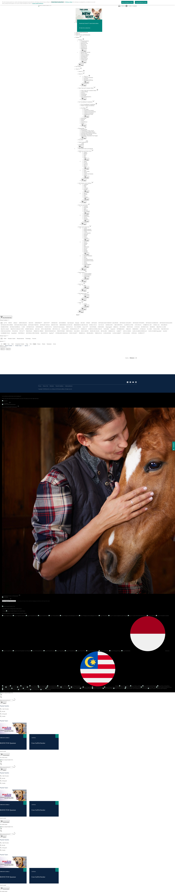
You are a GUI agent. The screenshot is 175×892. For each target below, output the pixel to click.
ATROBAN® (54, 322)
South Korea (86, 216)
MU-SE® (37, 329)
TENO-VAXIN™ (73, 333)
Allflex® (15, 322)
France (85, 236)
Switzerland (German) (88, 260)
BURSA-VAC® (93, 324)
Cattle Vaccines (5, 709)
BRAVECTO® (84, 43)
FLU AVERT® (77, 327)
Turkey (85, 262)
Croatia (85, 231)
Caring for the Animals (89, 110)
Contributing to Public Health (87, 130)
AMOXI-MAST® (23, 322)
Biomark (77, 322)
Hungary (86, 243)
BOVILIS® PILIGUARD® (20, 324)
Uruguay (86, 197)
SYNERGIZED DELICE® (62, 333)
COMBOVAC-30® (147, 324)
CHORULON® (109, 324)
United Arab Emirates (88, 173)
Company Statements (88, 77)
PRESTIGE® (84, 48)
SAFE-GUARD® (85, 54)
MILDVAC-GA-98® (161, 327)
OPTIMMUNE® (120, 329)
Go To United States (20, 611)
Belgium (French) (87, 230)
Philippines (86, 215)
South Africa (86, 294)
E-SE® (23, 327)
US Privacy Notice (68, 2)
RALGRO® (77, 331)
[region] (87, 2)
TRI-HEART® (90, 333)
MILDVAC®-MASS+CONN (17, 329)
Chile (85, 186)
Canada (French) (87, 274)
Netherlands (86, 246)
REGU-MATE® (84, 331)
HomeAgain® (109, 327)
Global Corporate (82, 142)
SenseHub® (14, 333)
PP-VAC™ (22, 331)
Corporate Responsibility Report (88, 132)
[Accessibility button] (134, 389)
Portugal (85, 250)
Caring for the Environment (90, 111)
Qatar (85, 170)
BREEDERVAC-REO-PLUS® (81, 324)
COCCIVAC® (138, 324)
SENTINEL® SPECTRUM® (32, 333)
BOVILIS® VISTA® (45, 324)
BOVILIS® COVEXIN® (138, 322)
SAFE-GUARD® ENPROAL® (140, 331)
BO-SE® (83, 322)
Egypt (85, 154)
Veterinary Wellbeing (88, 80)
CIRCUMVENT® (118, 324)
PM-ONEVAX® (165, 329)
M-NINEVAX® (144, 327)
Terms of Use (45, 386)
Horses (38, 344)
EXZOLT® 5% (48, 327)
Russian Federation (88, 255)
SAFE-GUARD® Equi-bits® (154, 331)
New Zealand (87, 211)
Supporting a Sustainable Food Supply (89, 135)
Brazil (85, 185)
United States (87, 276)
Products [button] (77, 37)
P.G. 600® (149, 329)
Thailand (86, 218)
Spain (85, 257)
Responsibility (84, 129)
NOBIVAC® (84, 47)
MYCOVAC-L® (56, 329)
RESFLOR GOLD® (85, 52)
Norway (85, 248)
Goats (34, 344)
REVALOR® (84, 53)
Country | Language (132, 5)
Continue (4, 611)
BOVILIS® (83, 44)
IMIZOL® (115, 327)
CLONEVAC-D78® (128, 324)
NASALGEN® (65, 329)
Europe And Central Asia (83, 226)
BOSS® (88, 322)
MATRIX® (152, 327)
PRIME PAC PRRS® (38, 331)
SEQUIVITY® (84, 58)
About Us (80, 71)
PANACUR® (156, 329)
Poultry (43, 344)
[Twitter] (127, 382)
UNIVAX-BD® (126, 333)
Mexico (85, 193)
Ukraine (85, 263)
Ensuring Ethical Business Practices (88, 133)
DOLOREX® (164, 324)
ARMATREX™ (38, 322)
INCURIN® (122, 327)
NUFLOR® (106, 329)
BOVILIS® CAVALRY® (125, 322)
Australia (86, 206)
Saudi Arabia (86, 171)
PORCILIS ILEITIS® (6, 331)
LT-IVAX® (137, 327)
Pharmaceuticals (20, 338)
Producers (78, 33)
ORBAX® (128, 329)
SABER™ (119, 331)
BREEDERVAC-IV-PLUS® (66, 324)
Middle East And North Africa (84, 151)
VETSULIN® (84, 59)
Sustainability (84, 94)
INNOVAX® (84, 45)
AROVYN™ (47, 322)
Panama (85, 194)
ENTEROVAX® (30, 327)
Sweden (85, 258)
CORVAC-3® (156, 324)
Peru (85, 195)
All (1, 322)
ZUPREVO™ (141, 333)
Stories (82, 120)
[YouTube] (133, 382)
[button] (13, 345)
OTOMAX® (143, 329)
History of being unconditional (87, 105)
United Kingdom (87, 264)
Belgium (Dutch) (87, 229)
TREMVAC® (82, 333)
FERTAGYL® (69, 327)
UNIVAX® (134, 333)
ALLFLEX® (84, 42)
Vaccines (34, 338)
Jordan (85, 161)
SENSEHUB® (84, 56)
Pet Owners (78, 66)
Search (77, 314)
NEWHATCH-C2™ (74, 329)
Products (80, 39)
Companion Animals (19, 344)
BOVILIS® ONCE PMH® (7, 324)
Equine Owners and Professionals (83, 34)
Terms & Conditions (59, 386)
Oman (85, 166)
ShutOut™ (51, 333)
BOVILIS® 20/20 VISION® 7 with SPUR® (108, 322)
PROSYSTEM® (61, 331)
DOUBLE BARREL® (15, 327)
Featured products (85, 41)
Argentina (86, 184)
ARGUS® (31, 322)
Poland (85, 249)
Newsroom (80, 139)
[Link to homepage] (44, 380)
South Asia (80, 284)
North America (81, 272)
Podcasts (83, 93)
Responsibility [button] (81, 128)
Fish (31, 344)
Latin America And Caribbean (84, 183)
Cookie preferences (68, 386)
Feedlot (3, 716)
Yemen (85, 175)
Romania (86, 251)
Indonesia (86, 207)
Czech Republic (87, 233)
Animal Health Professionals (82, 32)
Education (86, 78)
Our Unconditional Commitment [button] (85, 101)
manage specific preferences (37, 3)
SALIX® (165, 331)
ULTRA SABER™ (117, 333)
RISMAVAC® (112, 331)
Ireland (85, 244)
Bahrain (85, 153)
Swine (54, 344)
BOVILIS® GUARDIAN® (152, 322)
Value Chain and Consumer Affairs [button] (85, 88)
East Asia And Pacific (83, 205)
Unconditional (84, 121)
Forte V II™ (85, 327)
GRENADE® (101, 327)
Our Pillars (86, 109)
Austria (85, 228)
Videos (82, 123)
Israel (85, 157)
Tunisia (85, 172)
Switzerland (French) (88, 259)
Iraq (85, 156)
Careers (80, 144)
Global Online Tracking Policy (58, 2)
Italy (85, 245)
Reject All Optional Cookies (127, 2)
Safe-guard (4, 713)
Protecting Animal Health (86, 134)
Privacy (39, 386)
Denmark (86, 234)
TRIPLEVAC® (98, 333)
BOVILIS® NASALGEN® (166, 322)
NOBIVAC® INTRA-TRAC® (95, 329)
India (85, 285)
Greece (85, 242)
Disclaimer (52, 386)
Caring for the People (88, 114)
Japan (85, 208)
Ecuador (85, 189)
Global (79, 302)
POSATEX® (15, 331)
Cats (8, 344)
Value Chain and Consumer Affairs (88, 90)
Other (5, 338)
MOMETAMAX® (29, 329)
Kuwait (85, 162)
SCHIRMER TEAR (5, 333)
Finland (85, 235)
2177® (5, 322)
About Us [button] (78, 69)
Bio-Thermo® (71, 322)
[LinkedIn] (136, 382)
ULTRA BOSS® (107, 333)
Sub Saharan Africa (82, 293)
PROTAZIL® (69, 331)
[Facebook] (130, 382)
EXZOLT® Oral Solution (58, 327)
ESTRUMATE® (39, 327)
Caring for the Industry (89, 113)
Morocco (86, 165)
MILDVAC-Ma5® (5, 329)
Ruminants (49, 344)
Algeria (85, 152)
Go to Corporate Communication (9, 600)
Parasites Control (11, 338)
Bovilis (3, 711)
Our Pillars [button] (83, 108)
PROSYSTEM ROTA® (50, 331)
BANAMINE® (62, 322)
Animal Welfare (84, 91)
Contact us (123, 5)
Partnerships (83, 118)
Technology (83, 95)
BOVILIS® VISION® (33, 324)
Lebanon (86, 163)
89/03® (10, 322)
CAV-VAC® (101, 324)
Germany (86, 238)
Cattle (12, 344)
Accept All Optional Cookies (141, 2)
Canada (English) (87, 273)
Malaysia (86, 210)
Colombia (86, 188)
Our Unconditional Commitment (88, 104)
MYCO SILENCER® (46, 329)
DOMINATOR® (4, 327)
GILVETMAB (93, 327)
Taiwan (85, 217)
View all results (6, 755)
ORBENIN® (135, 329)
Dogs (27, 344)
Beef (5, 344)
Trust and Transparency (86, 96)
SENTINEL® (84, 57)
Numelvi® (113, 329)
